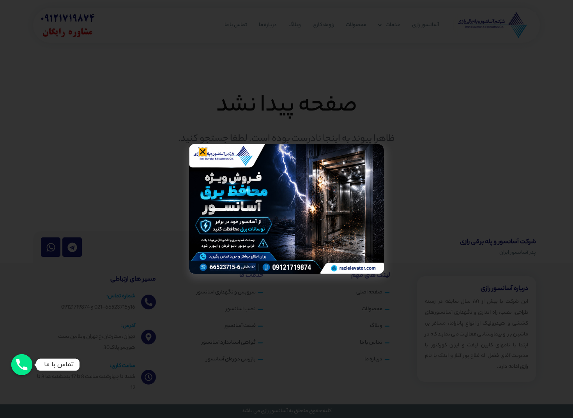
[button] (203, 152)
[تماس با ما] (21, 364)
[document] (286, 209)
